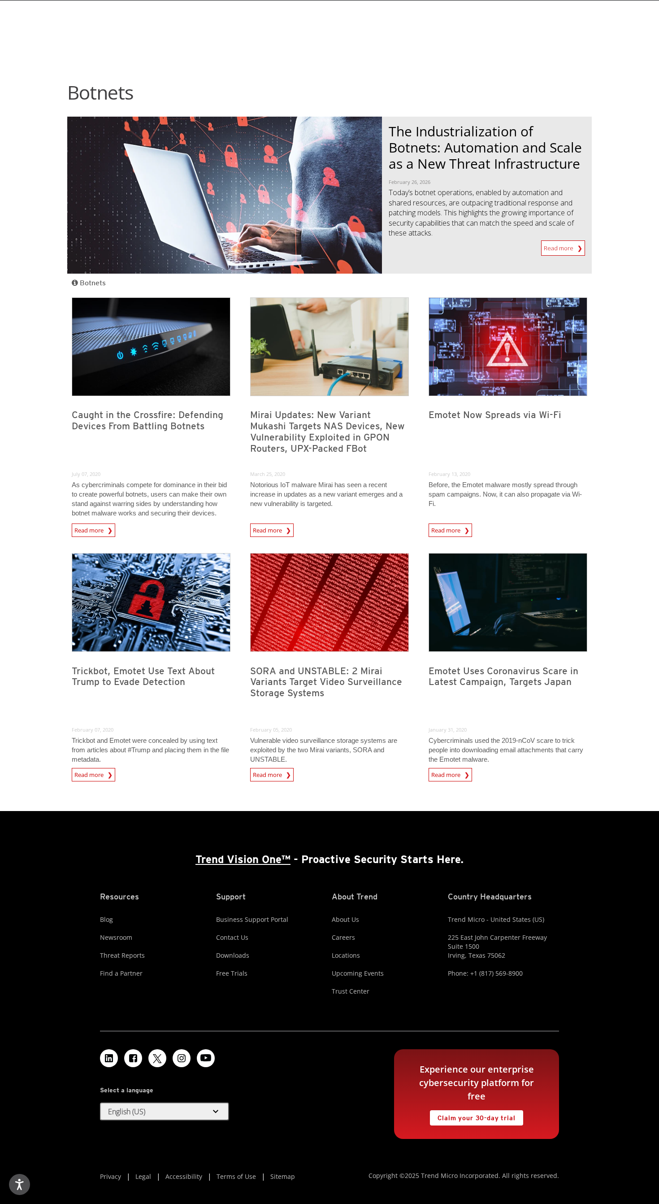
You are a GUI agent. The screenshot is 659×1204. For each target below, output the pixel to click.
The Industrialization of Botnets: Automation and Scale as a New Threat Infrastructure (485, 147)
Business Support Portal (252, 919)
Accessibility (183, 1176)
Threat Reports (122, 955)
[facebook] (133, 1058)
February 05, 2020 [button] (271, 729)
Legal (143, 1176)
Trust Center (350, 991)
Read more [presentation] (90, 528)
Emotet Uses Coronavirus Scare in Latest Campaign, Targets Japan (503, 676)
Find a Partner (121, 973)
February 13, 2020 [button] (449, 474)
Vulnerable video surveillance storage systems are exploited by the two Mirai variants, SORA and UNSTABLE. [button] (323, 750)
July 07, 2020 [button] (86, 474)
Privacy (110, 1176)
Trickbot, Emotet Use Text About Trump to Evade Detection (143, 676)
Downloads (232, 955)
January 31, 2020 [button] (448, 729)
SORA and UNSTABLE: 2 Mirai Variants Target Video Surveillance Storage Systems (326, 682)
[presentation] (151, 346)
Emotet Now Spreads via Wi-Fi (495, 414)
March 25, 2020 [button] (267, 474)
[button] (164, 1112)
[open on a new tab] (157, 1058)
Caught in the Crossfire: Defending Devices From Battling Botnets (147, 420)
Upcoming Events (358, 973)
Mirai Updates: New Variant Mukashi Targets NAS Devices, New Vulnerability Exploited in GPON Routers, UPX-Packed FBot (327, 431)
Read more (559, 246)
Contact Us (232, 937)
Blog (106, 919)
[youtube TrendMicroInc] (206, 1058)
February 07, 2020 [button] (92, 729)
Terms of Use (236, 1176)
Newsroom (116, 937)
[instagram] (182, 1058)
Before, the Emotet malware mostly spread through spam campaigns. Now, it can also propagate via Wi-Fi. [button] (505, 494)
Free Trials (231, 973)
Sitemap (282, 1176)
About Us (345, 919)
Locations (346, 955)
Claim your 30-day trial (472, 1115)
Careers (343, 937)
